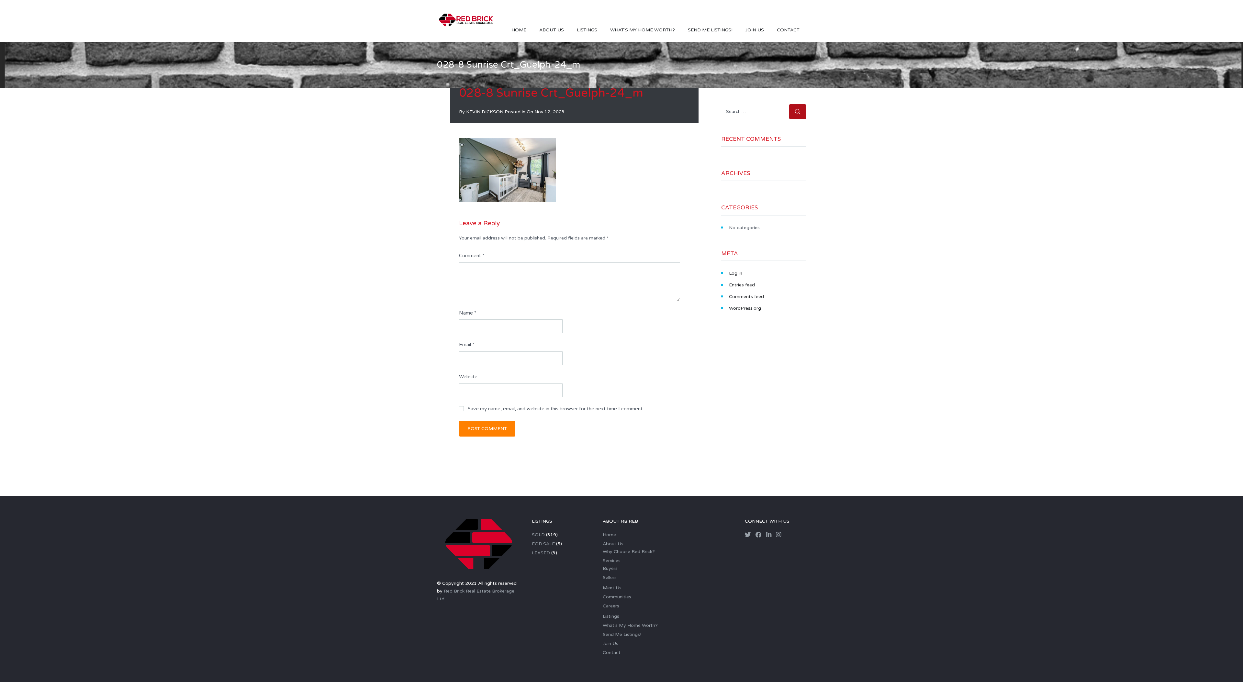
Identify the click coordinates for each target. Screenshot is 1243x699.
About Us (551, 30)
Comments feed (746, 296)
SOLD (538, 535)
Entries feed (742, 285)
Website (468, 377)
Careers (611, 606)
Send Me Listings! (710, 30)
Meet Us (612, 588)
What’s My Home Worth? (642, 30)
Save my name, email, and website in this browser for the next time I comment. (556, 409)
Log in (735, 273)
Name (467, 313)
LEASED (541, 553)
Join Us (754, 30)
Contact (788, 30)
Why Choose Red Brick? (629, 551)
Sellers (610, 577)
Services (612, 560)
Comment (471, 256)
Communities (617, 597)
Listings (587, 30)
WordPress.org (745, 308)
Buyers (610, 568)
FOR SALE (543, 544)
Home (518, 30)
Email (466, 345)
